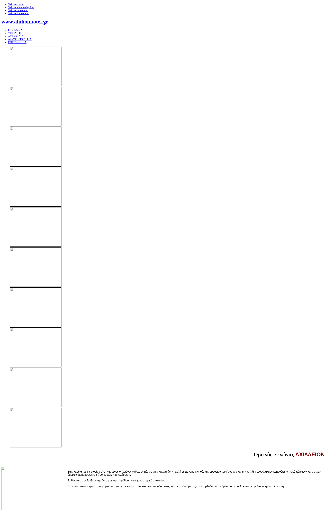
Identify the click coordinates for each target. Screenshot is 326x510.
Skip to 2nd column (18, 13)
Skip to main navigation (21, 7)
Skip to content (16, 4)
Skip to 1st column (18, 10)
